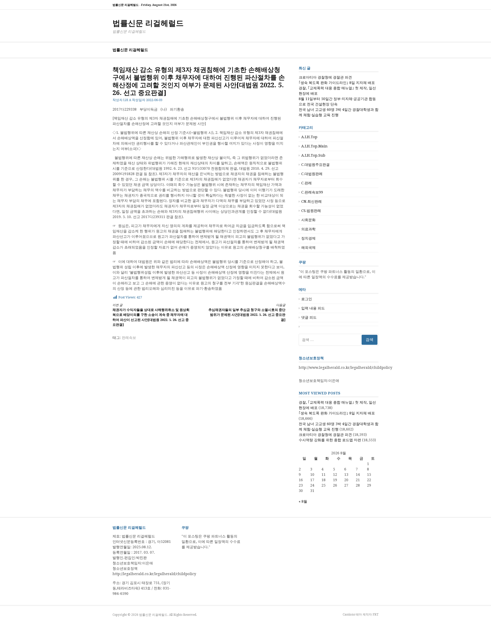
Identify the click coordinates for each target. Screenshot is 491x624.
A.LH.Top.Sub (313, 155)
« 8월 (303, 501)
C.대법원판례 (311, 174)
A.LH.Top (309, 137)
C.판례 (306, 183)
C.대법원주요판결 (315, 165)
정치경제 (308, 238)
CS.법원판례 (311, 211)
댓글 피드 (309, 317)
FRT (375, 614)
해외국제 (308, 247)
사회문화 (308, 220)
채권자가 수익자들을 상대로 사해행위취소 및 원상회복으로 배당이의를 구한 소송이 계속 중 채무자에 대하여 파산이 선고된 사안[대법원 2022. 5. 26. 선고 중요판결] (151, 315)
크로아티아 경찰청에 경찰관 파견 (325, 77)
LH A (127, 100)
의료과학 (308, 229)
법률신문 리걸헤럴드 (148, 23)
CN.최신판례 (311, 201)
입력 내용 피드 (313, 308)
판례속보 (129, 338)
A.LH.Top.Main (314, 146)
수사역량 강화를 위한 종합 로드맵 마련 (330, 440)
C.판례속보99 (312, 192)
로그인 (306, 299)
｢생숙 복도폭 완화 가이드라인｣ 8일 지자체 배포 (337, 83)
